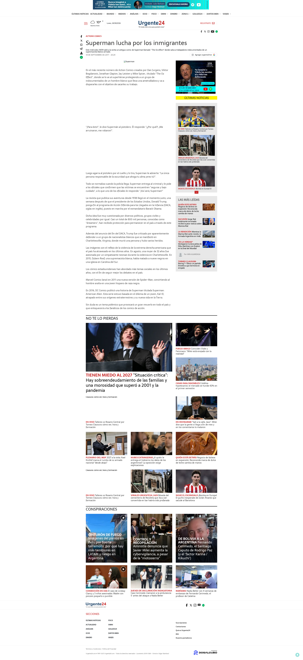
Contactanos (181, 626)
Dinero (174, 13)
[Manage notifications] (297, 655)
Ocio (145, 13)
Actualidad (96, 13)
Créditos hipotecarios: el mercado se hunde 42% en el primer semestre (196, 386)
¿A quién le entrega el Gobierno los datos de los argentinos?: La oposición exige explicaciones (148, 461)
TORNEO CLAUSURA (187, 261)
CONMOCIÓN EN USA (97, 591)
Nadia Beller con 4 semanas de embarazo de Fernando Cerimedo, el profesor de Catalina (196, 593)
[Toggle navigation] (86, 23)
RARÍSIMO (181, 591)
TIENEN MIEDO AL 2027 (109, 375)
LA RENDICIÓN (185, 231)
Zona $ (185, 13)
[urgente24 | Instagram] (208, 31)
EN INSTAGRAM (184, 422)
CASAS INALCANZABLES (188, 383)
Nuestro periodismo (184, 638)
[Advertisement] (129, 106)
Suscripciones (181, 623)
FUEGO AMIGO (183, 348)
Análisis (134, 13)
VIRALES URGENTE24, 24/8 (144, 495)
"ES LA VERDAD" (185, 241)
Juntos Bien (213, 13)
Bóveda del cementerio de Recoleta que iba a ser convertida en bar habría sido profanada (150, 498)
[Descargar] (81, 53)
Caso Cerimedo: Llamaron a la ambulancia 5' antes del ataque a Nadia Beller (151, 594)
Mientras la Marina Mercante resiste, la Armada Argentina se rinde (189, 234)
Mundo (111, 13)
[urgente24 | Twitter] (205, 31)
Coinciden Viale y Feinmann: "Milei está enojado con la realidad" (193, 351)
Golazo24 (198, 13)
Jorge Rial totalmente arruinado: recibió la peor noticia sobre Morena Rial (190, 223)
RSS (177, 634)
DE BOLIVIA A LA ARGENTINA (191, 540)
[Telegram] (81, 48)
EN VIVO (90, 422)
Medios (122, 13)
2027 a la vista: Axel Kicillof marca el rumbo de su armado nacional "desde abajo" (105, 460)
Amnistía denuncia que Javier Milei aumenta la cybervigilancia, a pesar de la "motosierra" (150, 552)
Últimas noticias (80, 13)
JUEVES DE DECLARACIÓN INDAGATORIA (151, 590)
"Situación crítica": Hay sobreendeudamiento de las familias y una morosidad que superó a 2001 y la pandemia (127, 383)
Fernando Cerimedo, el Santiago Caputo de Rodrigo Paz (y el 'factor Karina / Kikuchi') (195, 550)
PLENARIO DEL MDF (96, 457)
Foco (154, 13)
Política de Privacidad (109, 649)
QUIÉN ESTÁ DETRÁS (187, 204)
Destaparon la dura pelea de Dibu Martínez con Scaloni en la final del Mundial (190, 246)
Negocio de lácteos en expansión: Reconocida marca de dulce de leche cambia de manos (188, 210)
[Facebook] (81, 36)
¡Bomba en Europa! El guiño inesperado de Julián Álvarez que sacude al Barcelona (196, 498)
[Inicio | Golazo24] (216, 31)
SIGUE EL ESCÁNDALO (187, 495)
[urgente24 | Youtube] (212, 31)
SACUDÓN (183, 219)
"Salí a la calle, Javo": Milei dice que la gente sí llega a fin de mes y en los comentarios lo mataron (196, 424)
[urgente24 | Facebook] (201, 31)
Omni (164, 13)
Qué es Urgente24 (183, 630)
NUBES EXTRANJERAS (142, 457)
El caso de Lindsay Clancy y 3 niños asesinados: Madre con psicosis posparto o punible (105, 593)
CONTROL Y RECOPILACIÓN (145, 541)
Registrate (205, 23)
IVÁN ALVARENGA (193, 254)
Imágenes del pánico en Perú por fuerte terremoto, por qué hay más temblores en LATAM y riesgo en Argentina (106, 548)
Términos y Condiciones (93, 649)
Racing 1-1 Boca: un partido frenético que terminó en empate (189, 265)
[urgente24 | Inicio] (214, 641)
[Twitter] (81, 40)
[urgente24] (96, 606)
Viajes (226, 13)
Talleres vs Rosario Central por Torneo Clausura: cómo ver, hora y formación (105, 424)
